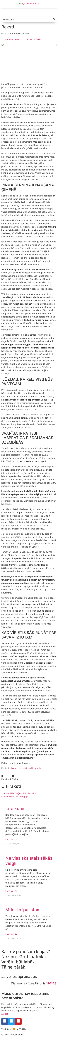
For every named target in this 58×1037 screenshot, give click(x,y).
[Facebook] (4, 1021)
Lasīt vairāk (11, 839)
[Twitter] (11, 1021)
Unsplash (36, 768)
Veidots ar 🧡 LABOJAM (13, 1029)
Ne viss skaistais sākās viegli (28, 860)
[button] (29, 8)
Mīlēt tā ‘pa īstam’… (24, 909)
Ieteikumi (14, 808)
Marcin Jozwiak (19, 768)
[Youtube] (18, 1021)
